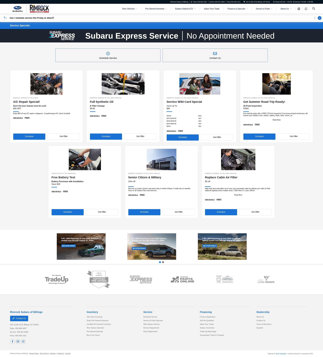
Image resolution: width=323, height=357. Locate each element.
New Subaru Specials (95, 328)
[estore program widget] (182, 279)
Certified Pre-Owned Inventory (99, 324)
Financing (206, 312)
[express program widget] (140, 279)
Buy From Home (93, 335)
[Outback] (81, 246)
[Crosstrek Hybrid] (222, 246)
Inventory (92, 312)
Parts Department (150, 331)
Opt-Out (68, 353)
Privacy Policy (34, 353)
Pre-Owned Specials (95, 331)
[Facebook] (12, 341)
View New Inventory (94, 317)
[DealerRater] (23, 341)
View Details (18, 118)
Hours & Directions (264, 324)
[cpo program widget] (98, 279)
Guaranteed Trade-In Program (212, 335)
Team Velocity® (281, 354)
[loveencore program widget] (266, 279)
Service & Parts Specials (153, 320)
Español (260, 328)
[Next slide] (163, 262)
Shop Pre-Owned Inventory (97, 320)
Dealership (263, 312)
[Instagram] (17, 341)
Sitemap (53, 353)
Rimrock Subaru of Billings (19, 353)
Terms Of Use (44, 353)
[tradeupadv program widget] (56, 279)
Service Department (151, 328)
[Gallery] (161, 35)
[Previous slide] (160, 262)
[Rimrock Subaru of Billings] (31, 9)
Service (147, 312)
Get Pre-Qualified (207, 320)
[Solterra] (151, 246)
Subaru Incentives (207, 328)
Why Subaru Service (151, 324)
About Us (260, 317)
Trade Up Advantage (208, 331)
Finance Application (207, 317)
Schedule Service (150, 317)
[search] (313, 8)
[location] (244, 2)
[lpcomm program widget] (224, 279)
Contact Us (20, 318)
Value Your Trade (207, 324)
